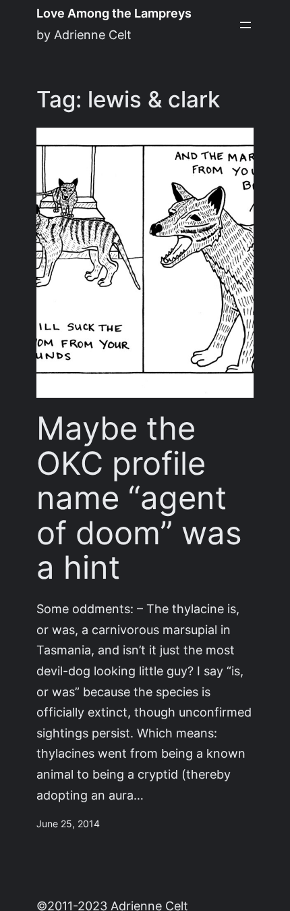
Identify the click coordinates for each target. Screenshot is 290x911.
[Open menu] (245, 25)
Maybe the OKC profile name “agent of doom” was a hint (139, 498)
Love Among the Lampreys (114, 13)
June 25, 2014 (68, 823)
